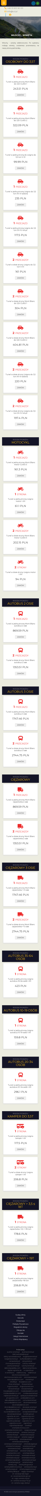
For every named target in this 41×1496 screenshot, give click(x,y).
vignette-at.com (13, 1416)
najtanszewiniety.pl (11, 1396)
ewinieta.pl (30, 1380)
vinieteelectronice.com (13, 1430)
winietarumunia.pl (13, 1455)
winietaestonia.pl (14, 1448)
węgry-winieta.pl (27, 1471)
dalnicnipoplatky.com (12, 1368)
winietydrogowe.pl (26, 1465)
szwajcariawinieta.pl (30, 1412)
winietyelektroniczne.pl (13, 1467)
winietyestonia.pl (30, 1467)
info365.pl (13, 1382)
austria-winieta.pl (13, 1352)
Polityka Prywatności (21, 1324)
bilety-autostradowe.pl (12, 1357)
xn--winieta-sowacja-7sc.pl (20, 1481)
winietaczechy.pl (29, 1446)
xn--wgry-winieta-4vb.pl (20, 1478)
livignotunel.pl (12, 1386)
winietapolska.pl (29, 1453)
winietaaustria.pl (26, 1439)
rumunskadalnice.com (12, 1403)
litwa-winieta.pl (14, 1384)
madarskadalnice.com (29, 1391)
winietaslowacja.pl (12, 1458)
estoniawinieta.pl (30, 1377)
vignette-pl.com (28, 1419)
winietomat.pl (27, 1462)
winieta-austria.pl (13, 1432)
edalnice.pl (32, 1373)
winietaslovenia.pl (28, 1455)
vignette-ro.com (28, 1421)
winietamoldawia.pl (27, 1451)
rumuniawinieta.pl (29, 1400)
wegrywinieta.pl (30, 1430)
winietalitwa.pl (28, 1448)
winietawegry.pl (14, 1462)
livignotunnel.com (27, 1386)
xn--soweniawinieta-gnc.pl (20, 1476)
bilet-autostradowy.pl (20, 1354)
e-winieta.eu (9, 1373)
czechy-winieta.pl (29, 1363)
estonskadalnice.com (15, 1380)
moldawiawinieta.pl (30, 1393)
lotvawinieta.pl (13, 1389)
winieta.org (13, 1439)
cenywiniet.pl (27, 1361)
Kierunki (20, 1318)
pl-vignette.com (12, 1398)
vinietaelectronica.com (20, 1428)
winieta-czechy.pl (28, 1432)
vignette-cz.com (13, 1419)
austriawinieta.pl (28, 1352)
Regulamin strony (20, 1327)
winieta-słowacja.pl (27, 1435)
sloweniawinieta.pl (28, 1409)
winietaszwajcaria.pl (12, 1460)
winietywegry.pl (11, 1469)
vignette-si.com (15, 1423)
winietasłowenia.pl (29, 1460)
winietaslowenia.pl (28, 1458)
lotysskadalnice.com (11, 1391)
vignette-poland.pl (13, 1421)
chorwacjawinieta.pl (12, 1363)
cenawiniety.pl (14, 1361)
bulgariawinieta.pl (11, 1359)
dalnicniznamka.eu (30, 1368)
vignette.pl (28, 1423)
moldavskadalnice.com (12, 1393)
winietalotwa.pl (12, 1451)
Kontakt (20, 1333)
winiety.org (12, 1465)
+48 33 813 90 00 (15, 8)
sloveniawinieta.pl (30, 1403)
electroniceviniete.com (13, 1377)
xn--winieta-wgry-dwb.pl (20, 1483)
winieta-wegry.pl (13, 1437)
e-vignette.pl (28, 1370)
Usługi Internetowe (20, 1336)
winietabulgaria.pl (30, 1444)
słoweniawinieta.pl (14, 1414)
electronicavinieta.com (20, 1375)
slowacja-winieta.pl (30, 1407)
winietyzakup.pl (13, 1471)
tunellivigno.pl (28, 1414)
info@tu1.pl (12, 11)
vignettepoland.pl (16, 1425)
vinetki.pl (28, 1425)
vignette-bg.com (27, 1416)
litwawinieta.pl (27, 1384)
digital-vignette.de (15, 1370)
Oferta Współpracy (20, 1339)
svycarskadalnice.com (12, 1412)
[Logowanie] (10, 15)
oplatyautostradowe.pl (28, 1396)
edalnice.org (21, 1373)
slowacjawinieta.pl (12, 1409)
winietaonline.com (13, 1453)
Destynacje (20, 1321)
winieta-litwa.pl (12, 1435)
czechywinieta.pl (13, 1366)
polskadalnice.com (28, 1398)
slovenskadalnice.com (20, 1405)
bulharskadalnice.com (28, 1359)
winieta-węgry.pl (28, 1437)
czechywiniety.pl (28, 1366)
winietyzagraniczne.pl (27, 1469)
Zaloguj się (21, 1330)
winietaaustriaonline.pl (20, 1442)
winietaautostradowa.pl (13, 1444)
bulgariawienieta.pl (30, 1357)
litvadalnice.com (25, 1382)
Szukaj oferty (20, 1315)
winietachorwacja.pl (13, 1446)
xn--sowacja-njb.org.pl (20, 1474)
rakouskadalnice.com (13, 1400)
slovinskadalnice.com (12, 1407)
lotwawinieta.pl (27, 1389)
